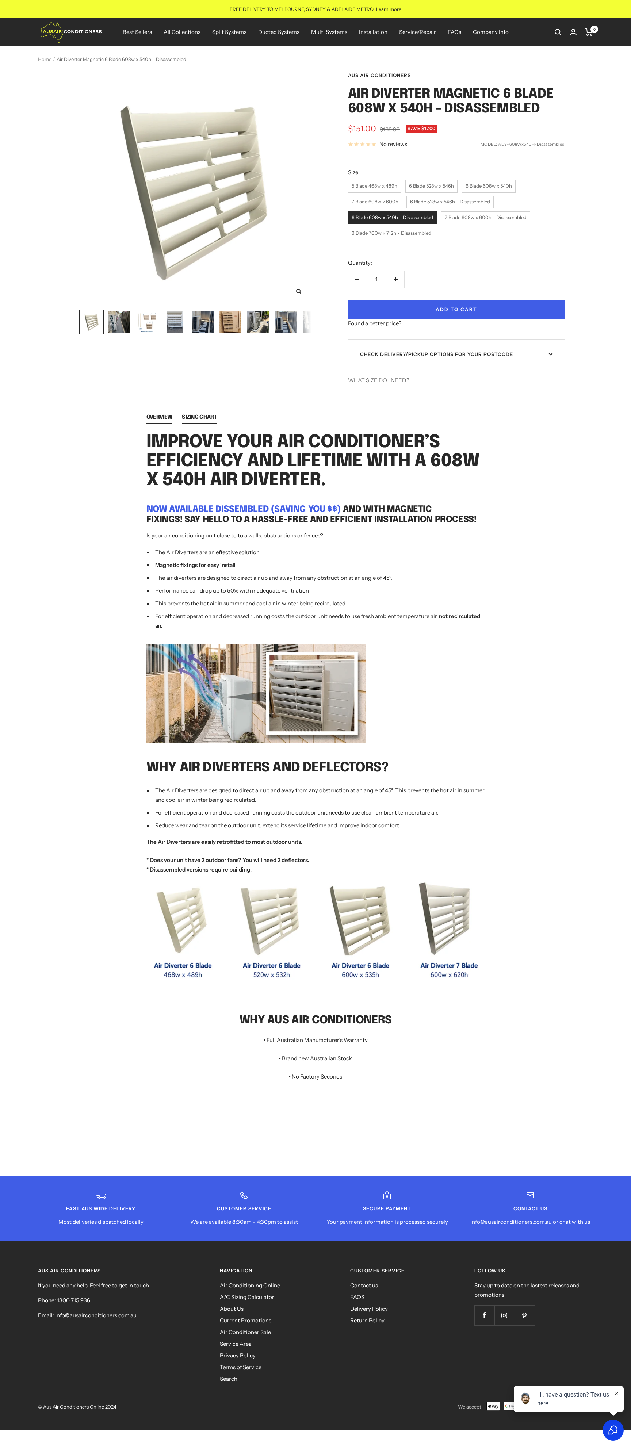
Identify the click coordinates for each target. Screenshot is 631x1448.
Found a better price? (375, 323)
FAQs (454, 31)
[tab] (159, 419)
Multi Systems (329, 31)
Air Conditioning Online (250, 1285)
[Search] (558, 32)
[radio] (374, 186)
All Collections (182, 31)
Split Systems (229, 31)
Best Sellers (137, 31)
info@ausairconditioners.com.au (96, 1315)
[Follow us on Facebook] (484, 1315)
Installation (373, 31)
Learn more (388, 9)
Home (44, 59)
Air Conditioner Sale (245, 1332)
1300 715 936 (73, 1300)
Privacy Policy (238, 1355)
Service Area (236, 1343)
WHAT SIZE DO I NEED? (378, 380)
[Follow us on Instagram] (504, 1315)
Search (228, 1378)
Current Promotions (245, 1320)
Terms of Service (240, 1367)
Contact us (364, 1285)
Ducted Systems (278, 31)
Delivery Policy (369, 1308)
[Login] (573, 32)
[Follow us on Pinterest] (525, 1315)
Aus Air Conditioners (379, 75)
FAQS (357, 1297)
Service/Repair (417, 31)
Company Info (491, 31)
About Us (232, 1308)
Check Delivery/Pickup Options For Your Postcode (436, 354)
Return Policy (367, 1320)
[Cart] (589, 32)
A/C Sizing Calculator (247, 1297)
